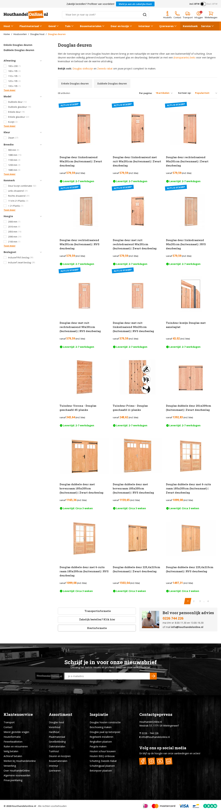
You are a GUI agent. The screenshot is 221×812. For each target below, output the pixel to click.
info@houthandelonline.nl (187, 627)
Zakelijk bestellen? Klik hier (97, 619)
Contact (8, 727)
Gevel (52, 26)
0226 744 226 (173, 618)
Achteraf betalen (13, 756)
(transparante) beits (184, 57)
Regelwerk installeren (101, 736)
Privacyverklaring (13, 780)
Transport (9, 722)
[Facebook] (143, 761)
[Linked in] (168, 761)
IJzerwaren (166, 26)
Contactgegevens (155, 714)
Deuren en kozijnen (60, 756)
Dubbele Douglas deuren (19, 50)
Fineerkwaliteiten (13, 741)
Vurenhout (54, 727)
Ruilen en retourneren (16, 746)
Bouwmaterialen (90, 26)
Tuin (67, 26)
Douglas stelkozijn (83, 68)
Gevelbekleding (57, 741)
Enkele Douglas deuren (18, 45)
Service (206, 26)
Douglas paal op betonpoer (105, 732)
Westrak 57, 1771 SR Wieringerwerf (159, 725)
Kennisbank (190, 26)
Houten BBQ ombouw (102, 756)
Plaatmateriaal (29, 26)
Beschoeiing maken (101, 727)
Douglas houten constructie (105, 722)
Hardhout (54, 732)
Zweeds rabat (105, 68)
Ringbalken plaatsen (101, 741)
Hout (7, 26)
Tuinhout (54, 751)
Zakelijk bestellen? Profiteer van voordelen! (90, 4)
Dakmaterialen (57, 746)
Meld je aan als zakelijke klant (135, 4)
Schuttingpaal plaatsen (102, 765)
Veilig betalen (11, 751)
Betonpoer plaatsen (101, 770)
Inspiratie (99, 714)
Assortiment (60, 714)
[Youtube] (160, 761)
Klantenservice (18, 714)
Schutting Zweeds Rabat (103, 761)
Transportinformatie (98, 611)
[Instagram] (151, 761)
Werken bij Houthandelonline (20, 761)
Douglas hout (56, 722)
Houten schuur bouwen (103, 751)
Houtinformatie (97, 628)
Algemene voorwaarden (17, 775)
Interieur (144, 26)
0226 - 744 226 (150, 733)
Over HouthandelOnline (17, 770)
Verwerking (10, 765)
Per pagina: (145, 93)
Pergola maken (98, 746)
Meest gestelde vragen (16, 732)
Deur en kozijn (120, 26)
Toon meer (10, 90)
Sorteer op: (184, 92)
